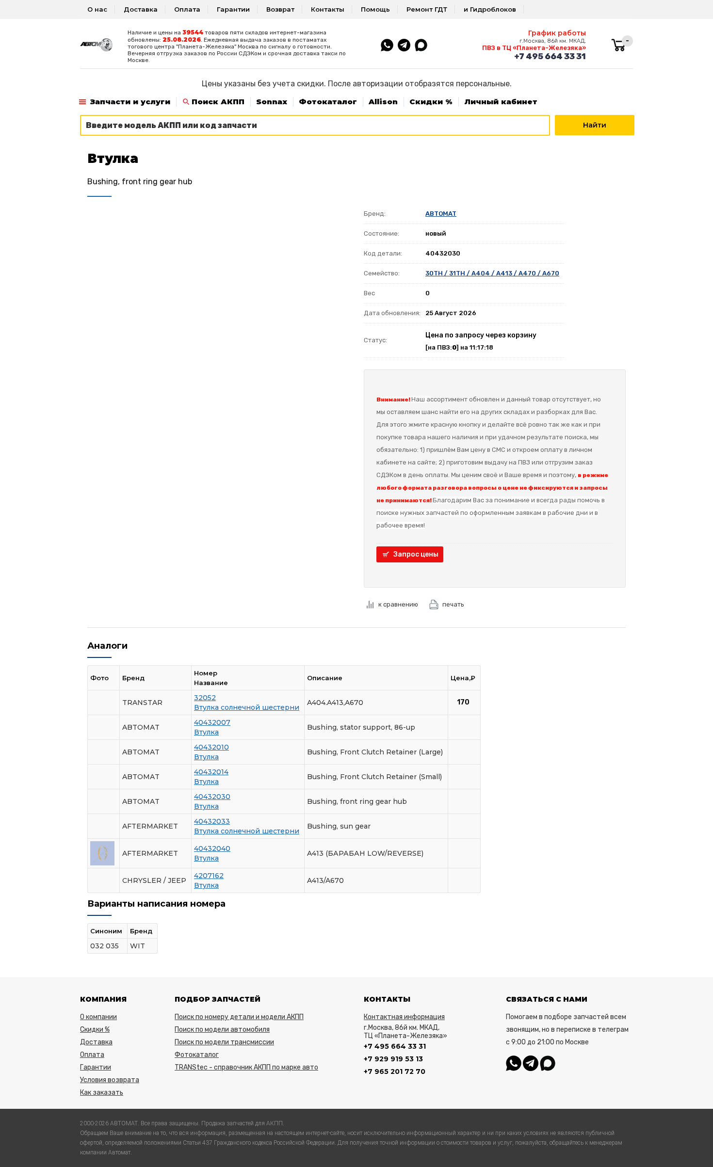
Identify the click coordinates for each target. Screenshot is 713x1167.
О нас (97, 9)
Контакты (327, 9)
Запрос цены (415, 554)
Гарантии (233, 9)
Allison (383, 101)
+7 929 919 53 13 (393, 1059)
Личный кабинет (500, 101)
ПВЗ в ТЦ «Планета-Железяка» (534, 47)
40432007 (212, 722)
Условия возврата (109, 1080)
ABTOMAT (440, 213)
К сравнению (398, 604)
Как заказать (101, 1092)
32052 (205, 697)
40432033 (212, 821)
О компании (98, 1017)
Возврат (280, 9)
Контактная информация (404, 1017)
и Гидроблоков (490, 9)
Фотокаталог (328, 101)
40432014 (211, 771)
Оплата (187, 9)
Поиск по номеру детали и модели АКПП (239, 1017)
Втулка (206, 732)
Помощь (375, 9)
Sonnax (271, 101)
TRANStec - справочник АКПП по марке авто (246, 1067)
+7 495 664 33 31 (550, 56)
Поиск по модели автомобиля (222, 1029)
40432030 (212, 796)
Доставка (141, 9)
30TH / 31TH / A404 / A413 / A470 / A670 (492, 273)
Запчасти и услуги (130, 101)
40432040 (212, 848)
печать (453, 604)
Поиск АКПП (218, 101)
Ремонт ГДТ (426, 9)
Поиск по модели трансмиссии (224, 1042)
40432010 (211, 747)
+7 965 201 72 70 (394, 1071)
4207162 (209, 875)
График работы (557, 33)
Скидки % (431, 101)
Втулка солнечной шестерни (246, 707)
